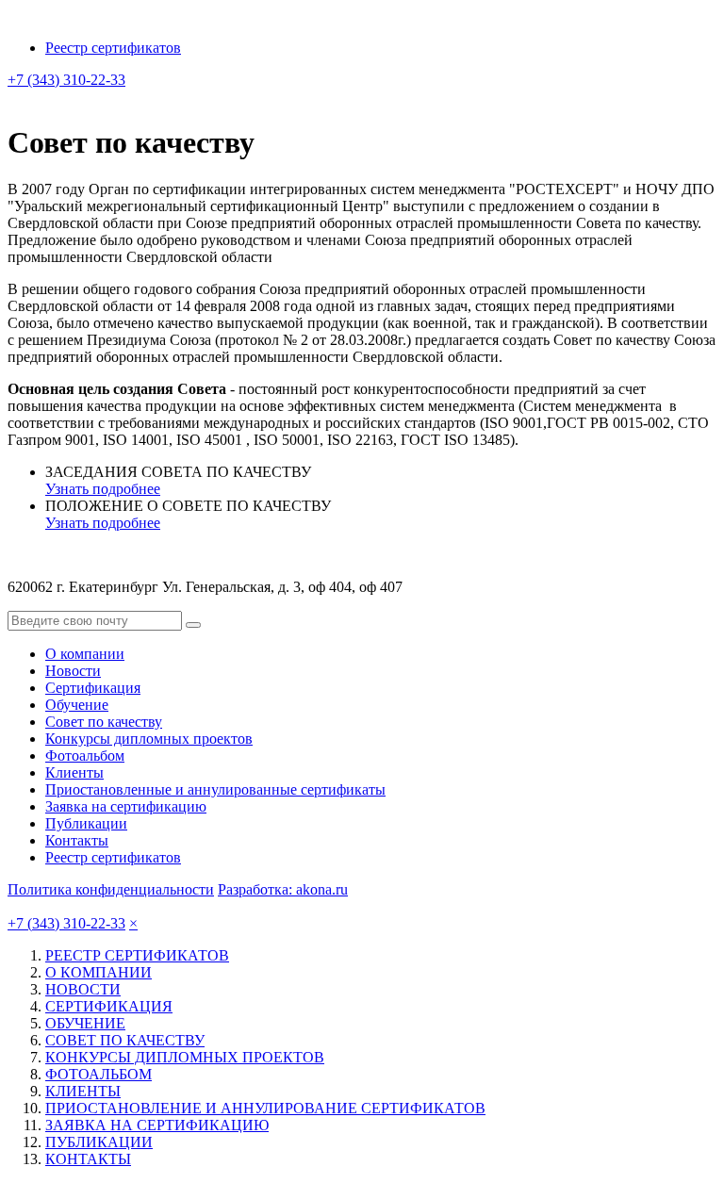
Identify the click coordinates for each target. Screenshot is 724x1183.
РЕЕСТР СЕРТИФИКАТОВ (137, 955)
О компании (84, 654)
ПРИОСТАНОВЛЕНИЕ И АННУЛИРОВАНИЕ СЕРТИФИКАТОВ (265, 1108)
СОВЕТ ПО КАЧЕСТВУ (125, 1040)
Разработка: (283, 889)
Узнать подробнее (102, 489)
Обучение (76, 705)
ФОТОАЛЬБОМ (98, 1074)
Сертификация (92, 688)
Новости (73, 671)
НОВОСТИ (83, 989)
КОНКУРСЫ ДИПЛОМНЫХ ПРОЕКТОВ (184, 1057)
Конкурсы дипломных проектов (149, 739)
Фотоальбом (84, 756)
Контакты (76, 840)
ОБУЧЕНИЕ (85, 1023)
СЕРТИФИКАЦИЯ (109, 1006)
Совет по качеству (103, 722)
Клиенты (74, 772)
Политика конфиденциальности (111, 889)
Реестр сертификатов (113, 48)
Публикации (86, 823)
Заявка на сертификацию (125, 806)
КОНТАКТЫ (88, 1159)
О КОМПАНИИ (98, 972)
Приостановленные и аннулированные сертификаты (215, 789)
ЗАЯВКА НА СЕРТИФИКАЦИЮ (157, 1125)
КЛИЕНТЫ (83, 1091)
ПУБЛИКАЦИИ (99, 1142)
